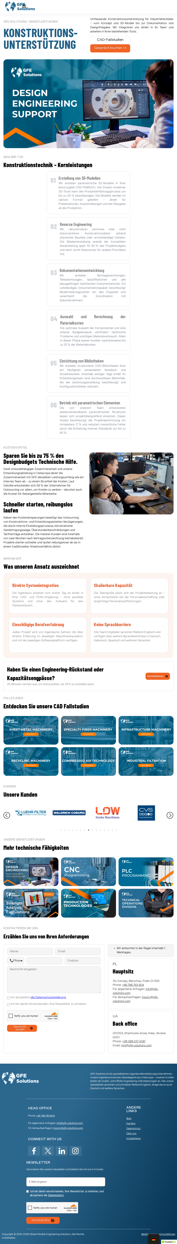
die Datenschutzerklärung (48, 997)
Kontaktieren (133, 1138)
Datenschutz (133, 1128)
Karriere (130, 1123)
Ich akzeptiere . (39, 997)
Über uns (131, 1133)
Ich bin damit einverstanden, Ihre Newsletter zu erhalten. (49, 1004)
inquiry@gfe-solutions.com (68, 1128)
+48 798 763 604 (45, 1116)
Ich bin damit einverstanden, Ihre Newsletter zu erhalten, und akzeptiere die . (67, 1193)
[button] (6, 816)
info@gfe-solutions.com (136, 1045)
